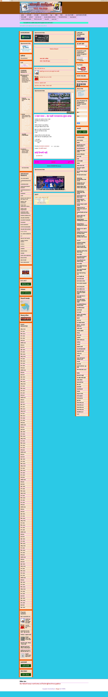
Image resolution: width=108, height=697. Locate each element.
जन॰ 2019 (23, 445)
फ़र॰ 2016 (23, 365)
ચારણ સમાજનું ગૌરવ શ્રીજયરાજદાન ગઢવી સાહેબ (26, 116)
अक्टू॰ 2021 (23, 520)
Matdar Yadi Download (23, 202)
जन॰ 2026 (23, 602)
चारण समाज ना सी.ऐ (81, 281)
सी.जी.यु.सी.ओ (80, 398)
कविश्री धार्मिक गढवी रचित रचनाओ (81, 216)
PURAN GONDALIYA (25, 215)
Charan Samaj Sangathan (25, 76)
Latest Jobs (54, 19)
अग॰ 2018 (23, 434)
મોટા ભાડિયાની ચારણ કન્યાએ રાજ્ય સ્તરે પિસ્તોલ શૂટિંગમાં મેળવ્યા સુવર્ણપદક (40, 683)
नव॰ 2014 (23, 331)
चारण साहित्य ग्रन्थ (81, 289)
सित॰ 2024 (23, 586)
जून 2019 (23, 456)
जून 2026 (23, 605)
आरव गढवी (79, 156)
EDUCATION (24, 257)
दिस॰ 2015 (23, 361)
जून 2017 (23, 402)
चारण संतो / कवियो (44, 15)
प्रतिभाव (78, 342)
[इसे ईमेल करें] (54, 146)
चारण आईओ (36, 15)
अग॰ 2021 (23, 516)
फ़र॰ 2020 (23, 475)
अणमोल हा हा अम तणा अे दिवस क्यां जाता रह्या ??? (26, 651)
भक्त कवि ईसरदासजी (81, 349)
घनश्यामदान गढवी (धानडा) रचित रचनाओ (82, 251)
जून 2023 (23, 561)
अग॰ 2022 (23, 541)
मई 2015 (22, 345)
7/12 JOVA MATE (25, 178)
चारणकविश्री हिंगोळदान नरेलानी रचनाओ (81, 305)
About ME (47, 19)
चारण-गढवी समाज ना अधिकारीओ (81, 296)
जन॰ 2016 (23, 363)
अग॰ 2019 (23, 461)
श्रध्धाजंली (79, 386)
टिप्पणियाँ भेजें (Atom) (56, 166)
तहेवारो (78, 318)
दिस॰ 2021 (23, 525)
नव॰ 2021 (23, 523)
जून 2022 (23, 536)
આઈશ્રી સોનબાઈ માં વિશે (45, 77)
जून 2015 (23, 347)
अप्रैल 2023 (23, 557)
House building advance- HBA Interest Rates (25, 151)
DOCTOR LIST (38, 17)
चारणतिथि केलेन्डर (80, 307)
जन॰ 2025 (23, 591)
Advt (78, 414)
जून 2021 (23, 511)
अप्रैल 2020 (23, 479)
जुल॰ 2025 (23, 598)
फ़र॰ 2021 (23, 502)
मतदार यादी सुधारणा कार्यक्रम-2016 (81, 359)
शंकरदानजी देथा (80, 382)
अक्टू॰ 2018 (23, 438)
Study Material (73, 17)
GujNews (24, 149)
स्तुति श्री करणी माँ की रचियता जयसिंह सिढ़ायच (25, 647)
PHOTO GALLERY (38, 19)
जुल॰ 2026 (23, 607)
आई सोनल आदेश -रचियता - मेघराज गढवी (43, 85)
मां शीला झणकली (25, 135)
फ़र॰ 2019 (23, 447)
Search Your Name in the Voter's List (26, 198)
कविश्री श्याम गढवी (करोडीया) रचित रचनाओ (82, 236)
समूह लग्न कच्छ (80, 393)
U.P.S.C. (22, 244)
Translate (81, 60)
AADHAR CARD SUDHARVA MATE (25, 212)
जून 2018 (23, 429)
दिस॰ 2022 (23, 550)
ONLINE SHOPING (25, 217)
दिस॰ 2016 (23, 388)
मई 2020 (22, 481)
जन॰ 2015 (23, 336)
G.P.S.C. (23, 246)
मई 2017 (22, 399)
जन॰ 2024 (23, 573)
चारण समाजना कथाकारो (81, 283)
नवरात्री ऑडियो (80, 330)
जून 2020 (23, 484)
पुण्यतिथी (78, 337)
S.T (21, 236)
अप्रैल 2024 (23, 577)
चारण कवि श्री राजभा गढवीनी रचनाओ (81, 261)
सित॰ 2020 (23, 491)
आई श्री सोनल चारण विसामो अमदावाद (81, 145)
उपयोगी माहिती (80, 161)
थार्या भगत (79, 320)
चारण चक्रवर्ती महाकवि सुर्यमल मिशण (81, 270)
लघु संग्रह (79, 363)
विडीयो (61, 15)
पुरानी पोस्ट (70, 162)
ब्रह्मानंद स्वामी (80, 346)
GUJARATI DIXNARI (25, 220)
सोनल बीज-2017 (80, 405)
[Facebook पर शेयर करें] (57, 146)
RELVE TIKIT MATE (25, 238)
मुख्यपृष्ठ (22, 15)
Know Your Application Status (25, 205)
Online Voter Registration (24, 209)
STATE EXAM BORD (25, 226)
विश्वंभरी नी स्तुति (80, 375)
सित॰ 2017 (23, 408)
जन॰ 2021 (23, 500)
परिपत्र (78, 333)
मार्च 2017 (23, 395)
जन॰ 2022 (23, 527)
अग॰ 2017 (23, 406)
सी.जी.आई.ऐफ (80, 396)
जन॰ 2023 (23, 552)
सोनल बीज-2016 (80, 402)
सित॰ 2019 (23, 463)
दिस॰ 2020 (23, 497)
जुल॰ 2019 (23, 459)
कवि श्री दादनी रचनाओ (81, 174)
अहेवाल (78, 142)
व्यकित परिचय (79, 379)
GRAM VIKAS (24, 251)
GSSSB (22, 253)
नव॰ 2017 (23, 413)
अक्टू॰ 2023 (23, 566)
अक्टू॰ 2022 (23, 545)
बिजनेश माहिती (23, 17)
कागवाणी (78, 240)
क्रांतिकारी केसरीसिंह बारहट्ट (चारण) (81, 243)
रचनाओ (78, 361)
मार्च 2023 (23, 554)
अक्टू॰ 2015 (23, 356)
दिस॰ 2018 (23, 443)
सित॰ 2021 (23, 518)
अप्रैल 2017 (23, 397)
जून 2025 (23, 595)
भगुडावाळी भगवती (80, 351)
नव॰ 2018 (23, 440)
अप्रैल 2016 (23, 370)
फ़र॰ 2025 (23, 593)
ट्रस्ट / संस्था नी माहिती (69, 15)
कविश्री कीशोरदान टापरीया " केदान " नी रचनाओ (81, 200)
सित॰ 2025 (23, 600)
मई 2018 (22, 427)
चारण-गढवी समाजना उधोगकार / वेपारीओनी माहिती (81, 301)
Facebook (23, 222)
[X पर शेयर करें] (56, 146)
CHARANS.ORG (24, 184)
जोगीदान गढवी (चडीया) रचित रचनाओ (48, 53)
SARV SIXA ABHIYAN (26, 255)
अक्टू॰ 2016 (23, 383)
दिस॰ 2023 (23, 570)
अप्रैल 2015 (23, 342)
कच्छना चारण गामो (80, 165)
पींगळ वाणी (79, 335)
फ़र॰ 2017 (23, 393)
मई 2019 (22, 454)
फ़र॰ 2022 (23, 529)
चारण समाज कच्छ (80, 278)
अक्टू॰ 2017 (23, 411)
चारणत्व (23, 114)
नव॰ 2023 (23, 568)
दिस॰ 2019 (23, 470)
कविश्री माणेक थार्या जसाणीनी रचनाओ (81, 184)
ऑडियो (56, 15)
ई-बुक (51, 15)
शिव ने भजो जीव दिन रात (40, 68)
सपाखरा (78, 391)
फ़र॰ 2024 (23, 575)
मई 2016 (22, 372)
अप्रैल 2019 (23, 452)
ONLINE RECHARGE (26, 229)
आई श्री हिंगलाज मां (81, 148)
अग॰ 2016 (23, 379)
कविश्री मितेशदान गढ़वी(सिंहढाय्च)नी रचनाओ (82, 224)
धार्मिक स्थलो (79, 328)
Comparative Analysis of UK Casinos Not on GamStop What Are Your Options (26, 80)
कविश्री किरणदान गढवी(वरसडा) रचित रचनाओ (81, 192)
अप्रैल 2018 (23, 424)
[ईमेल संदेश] (52, 146)
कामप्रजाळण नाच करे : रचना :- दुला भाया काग (25, 631)
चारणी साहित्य (29, 15)
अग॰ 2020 (23, 488)
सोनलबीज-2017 (80, 411)
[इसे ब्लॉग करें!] (55, 146)
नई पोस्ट (37, 162)
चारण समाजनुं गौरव (80, 286)
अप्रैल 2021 (23, 507)
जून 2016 (23, 374)
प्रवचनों (78, 344)
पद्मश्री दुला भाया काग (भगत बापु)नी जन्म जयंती (49, 71)
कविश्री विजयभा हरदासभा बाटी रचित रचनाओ (82, 233)
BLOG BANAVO (24, 224)
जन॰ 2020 (23, 472)
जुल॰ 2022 (23, 538)
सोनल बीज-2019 (80, 407)
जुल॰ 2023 (23, 564)
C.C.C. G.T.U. (24, 231)
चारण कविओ (79, 263)
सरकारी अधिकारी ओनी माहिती (81, 15)
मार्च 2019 (23, 450)
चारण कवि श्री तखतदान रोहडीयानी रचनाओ (82, 257)
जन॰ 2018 (23, 418)
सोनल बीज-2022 (80, 409)
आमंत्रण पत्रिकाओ (80, 154)
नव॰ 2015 (23, 358)
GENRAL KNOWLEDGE (26, 19)
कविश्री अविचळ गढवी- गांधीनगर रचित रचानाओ (81, 187)
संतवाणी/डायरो (80, 389)
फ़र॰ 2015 (23, 338)
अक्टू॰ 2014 (23, 329)
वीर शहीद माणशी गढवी (81, 377)
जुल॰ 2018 (23, 431)
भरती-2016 (79, 353)
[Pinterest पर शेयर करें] (58, 146)
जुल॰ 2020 (23, 486)
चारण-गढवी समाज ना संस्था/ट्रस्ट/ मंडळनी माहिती (81, 292)
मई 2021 (22, 509)
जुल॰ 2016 (23, 377)
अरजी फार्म (31, 17)
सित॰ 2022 (23, 543)
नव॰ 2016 (23, 386)
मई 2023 (22, 559)
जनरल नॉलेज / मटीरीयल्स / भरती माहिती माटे (49, 55)
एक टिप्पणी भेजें (39, 155)
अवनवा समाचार (80, 140)
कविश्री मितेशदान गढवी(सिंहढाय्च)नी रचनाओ (82, 220)
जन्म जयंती (79, 312)
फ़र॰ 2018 (23, 420)
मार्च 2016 (23, 367)
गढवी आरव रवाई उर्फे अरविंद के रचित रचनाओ (81, 247)
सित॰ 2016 (23, 381)
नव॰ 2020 (23, 495)
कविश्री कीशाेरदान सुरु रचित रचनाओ (81, 196)
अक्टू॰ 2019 (23, 466)
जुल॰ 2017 (23, 404)
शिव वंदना (79, 384)
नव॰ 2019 (23, 468)
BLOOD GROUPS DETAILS (50, 17)
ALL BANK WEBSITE (26, 233)
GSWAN (22, 248)
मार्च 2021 (23, 504)
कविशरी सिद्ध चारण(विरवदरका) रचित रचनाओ (81, 179)
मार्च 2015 (23, 340)
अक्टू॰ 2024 (23, 589)
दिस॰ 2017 (23, 415)
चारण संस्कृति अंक (80, 276)
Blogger (58, 688)
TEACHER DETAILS (62, 17)
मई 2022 (22, 534)
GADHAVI (23, 193)
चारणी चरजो (79, 310)
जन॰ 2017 (23, 390)
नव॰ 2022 (23, 548)
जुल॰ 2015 (23, 349)
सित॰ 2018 (23, 436)
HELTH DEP (23, 260)
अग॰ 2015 (23, 351)
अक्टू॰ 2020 (23, 493)
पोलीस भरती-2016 (80, 339)
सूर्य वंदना (79, 400)
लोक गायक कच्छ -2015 (81, 369)
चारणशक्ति (24, 134)
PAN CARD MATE (25, 262)
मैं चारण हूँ (24, 98)
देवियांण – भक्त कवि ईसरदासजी (81, 325)
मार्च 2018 (23, 422)
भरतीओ (78, 355)
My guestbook (24, 58)
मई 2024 (22, 580)
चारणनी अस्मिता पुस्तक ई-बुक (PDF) (28, 655)
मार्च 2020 (23, 477)
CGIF (22, 195)
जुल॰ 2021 (23, 513)
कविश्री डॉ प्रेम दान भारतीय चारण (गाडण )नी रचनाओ (82, 209)
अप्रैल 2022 (23, 532)
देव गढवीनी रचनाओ (42, 148)
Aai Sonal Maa (25, 167)
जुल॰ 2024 (23, 582)
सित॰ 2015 (23, 354)
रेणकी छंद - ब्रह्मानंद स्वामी (40, 82)
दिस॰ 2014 (23, 333)
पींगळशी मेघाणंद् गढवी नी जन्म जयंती (28, 638)
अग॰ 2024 (23, 584)
